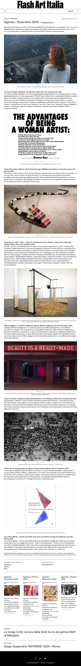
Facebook (7, 565)
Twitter (6, 567)
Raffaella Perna (47, 22)
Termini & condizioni (47, 663)
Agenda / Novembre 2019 (11, 578)
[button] (58, 62)
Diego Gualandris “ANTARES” (32, 646)
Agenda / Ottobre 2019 (69, 578)
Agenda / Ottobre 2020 (31, 578)
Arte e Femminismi (11, 18)
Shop (70, 11)
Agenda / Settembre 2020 (49, 578)
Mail (5, 569)
